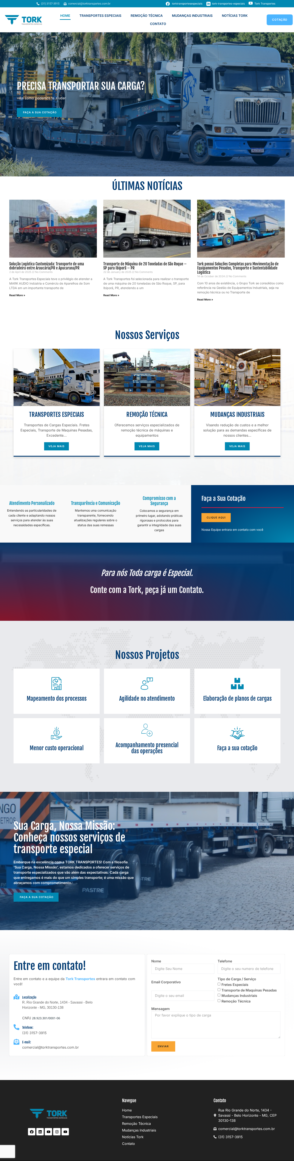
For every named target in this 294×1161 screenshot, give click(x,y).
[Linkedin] (40, 1131)
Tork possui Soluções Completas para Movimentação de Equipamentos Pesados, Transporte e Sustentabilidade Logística (238, 268)
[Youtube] (48, 1131)
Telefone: (27, 1028)
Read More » (17, 295)
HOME (65, 16)
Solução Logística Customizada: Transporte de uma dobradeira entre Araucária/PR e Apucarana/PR (46, 266)
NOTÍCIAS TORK (235, 16)
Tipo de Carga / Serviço (237, 979)
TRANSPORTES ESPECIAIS (100, 16)
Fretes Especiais (234, 984)
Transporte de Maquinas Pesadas (249, 990)
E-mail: (26, 1042)
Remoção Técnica (236, 1001)
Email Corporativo (166, 982)
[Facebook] (31, 1131)
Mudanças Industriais (239, 995)
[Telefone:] (16, 1027)
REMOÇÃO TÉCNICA (147, 16)
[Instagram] (56, 1131)
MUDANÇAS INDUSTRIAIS (192, 16)
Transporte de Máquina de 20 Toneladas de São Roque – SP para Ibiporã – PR (145, 266)
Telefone (225, 961)
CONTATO (158, 24)
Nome (156, 961)
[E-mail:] (16, 1042)
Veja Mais (56, 446)
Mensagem (160, 1009)
